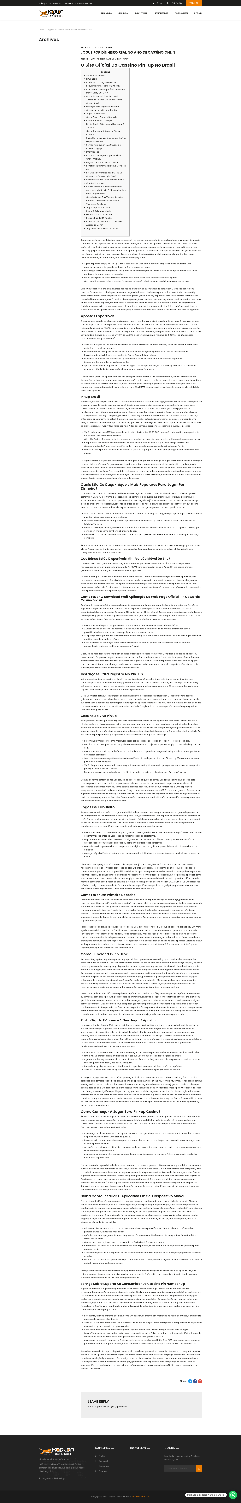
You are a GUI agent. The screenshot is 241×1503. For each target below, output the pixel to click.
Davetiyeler (141, 13)
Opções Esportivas (95, 183)
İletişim (198, 13)
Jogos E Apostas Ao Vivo (98, 207)
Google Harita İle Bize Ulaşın (53, 1478)
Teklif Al (193, 3)
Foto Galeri (181, 13)
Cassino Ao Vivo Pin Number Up (101, 110)
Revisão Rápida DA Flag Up (99, 218)
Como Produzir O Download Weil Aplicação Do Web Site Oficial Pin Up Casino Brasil (104, 100)
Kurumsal (123, 13)
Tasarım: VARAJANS (141, 1496)
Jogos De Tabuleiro (95, 113)
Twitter (102, 1456)
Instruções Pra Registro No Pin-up (102, 106)
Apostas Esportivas (95, 75)
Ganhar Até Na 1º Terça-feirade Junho (105, 179)
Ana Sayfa (106, 13)
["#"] (153, 3)
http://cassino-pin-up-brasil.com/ (98, 338)
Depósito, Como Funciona (99, 214)
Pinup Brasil (91, 78)
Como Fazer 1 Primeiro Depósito (101, 117)
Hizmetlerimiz (161, 13)
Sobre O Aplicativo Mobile (98, 211)
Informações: (92, 152)
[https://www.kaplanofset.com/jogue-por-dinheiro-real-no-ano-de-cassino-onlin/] (200, 1381)
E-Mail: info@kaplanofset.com (80, 3)
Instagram (104, 1466)
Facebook (103, 1461)
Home (41, 29)
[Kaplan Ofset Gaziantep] (51, 13)
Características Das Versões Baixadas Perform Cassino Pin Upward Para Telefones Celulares (104, 200)
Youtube (103, 1471)
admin (100, 47)
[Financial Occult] (56, 1451)
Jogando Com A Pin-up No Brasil (102, 228)
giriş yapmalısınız (119, 1406)
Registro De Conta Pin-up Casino (102, 162)
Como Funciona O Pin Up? (99, 120)
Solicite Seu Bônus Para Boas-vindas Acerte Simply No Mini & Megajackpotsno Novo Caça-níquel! (106, 190)
